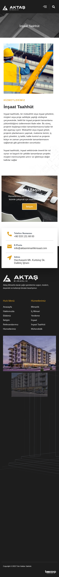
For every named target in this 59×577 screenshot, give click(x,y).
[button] (45, 7)
